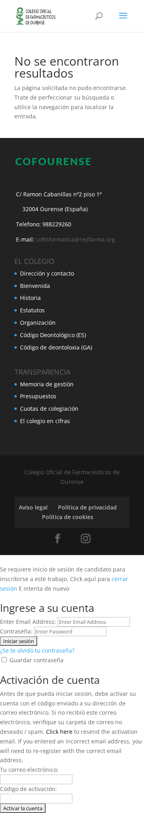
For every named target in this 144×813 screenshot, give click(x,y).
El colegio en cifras (45, 421)
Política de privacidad (87, 507)
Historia (30, 298)
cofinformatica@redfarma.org (75, 239)
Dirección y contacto (47, 273)
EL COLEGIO (34, 261)
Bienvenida (35, 286)
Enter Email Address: (28, 621)
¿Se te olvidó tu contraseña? (37, 650)
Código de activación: (28, 789)
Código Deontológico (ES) (53, 335)
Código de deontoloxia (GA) (56, 347)
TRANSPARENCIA (42, 372)
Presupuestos (38, 396)
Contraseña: (16, 631)
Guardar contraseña (37, 660)
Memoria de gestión (47, 384)
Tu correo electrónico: (29, 769)
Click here (59, 731)
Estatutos (32, 310)
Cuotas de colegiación (49, 408)
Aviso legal (33, 507)
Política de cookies (67, 517)
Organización (38, 322)
